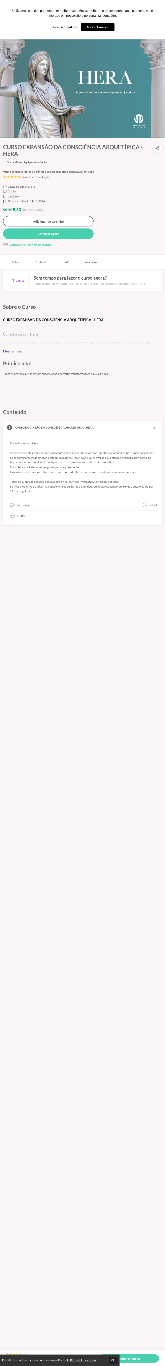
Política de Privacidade (81, 1360)
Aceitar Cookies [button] (97, 27)
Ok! (113, 1360)
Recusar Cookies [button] (65, 27)
